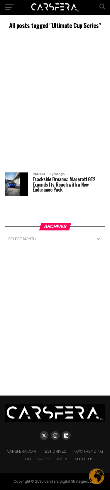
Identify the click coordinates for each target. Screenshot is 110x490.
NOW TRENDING (88, 451)
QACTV (44, 459)
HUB (27, 459)
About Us (84, 459)
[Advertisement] (55, 100)
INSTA (62, 459)
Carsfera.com (21, 451)
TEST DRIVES (54, 451)
